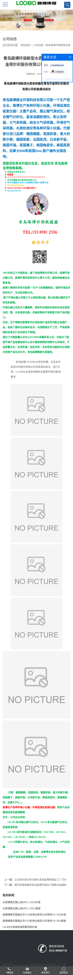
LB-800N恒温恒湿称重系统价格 (20, 927)
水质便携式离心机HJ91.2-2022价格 (21, 902)
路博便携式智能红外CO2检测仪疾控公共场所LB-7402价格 (34, 914)
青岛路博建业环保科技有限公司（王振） (49, 965)
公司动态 (38, 45)
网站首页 (26, 45)
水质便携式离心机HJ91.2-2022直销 (21, 908)
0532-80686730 (58, 950)
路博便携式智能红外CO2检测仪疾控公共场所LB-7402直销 (34, 920)
